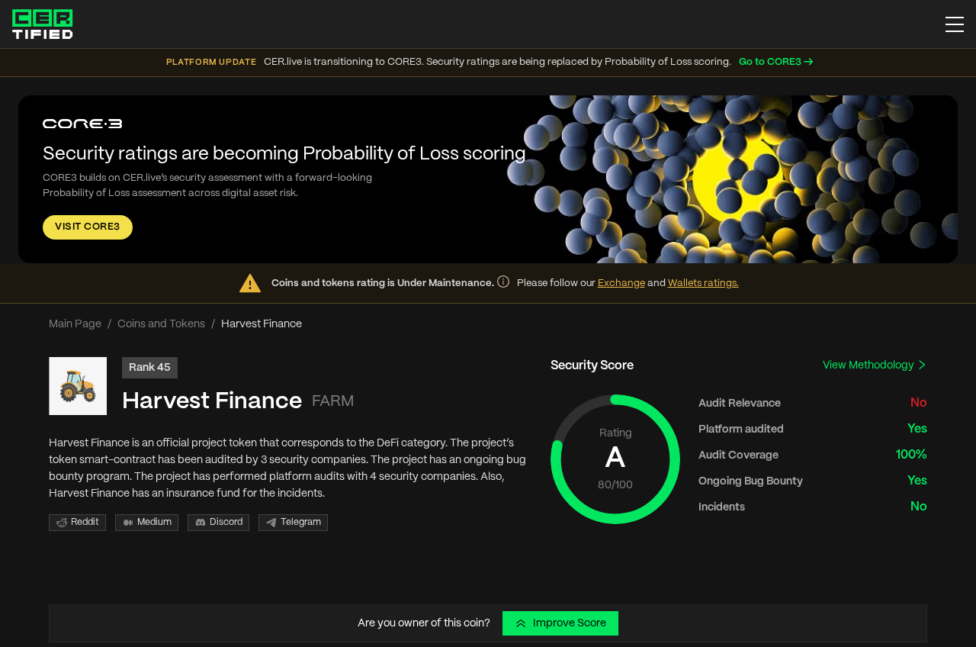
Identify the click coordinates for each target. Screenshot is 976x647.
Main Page (75, 324)
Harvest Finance (212, 402)
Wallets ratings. (703, 283)
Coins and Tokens (161, 324)
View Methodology (870, 365)
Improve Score (569, 623)
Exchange (621, 283)
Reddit (85, 522)
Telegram (301, 522)
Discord (226, 522)
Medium (154, 522)
